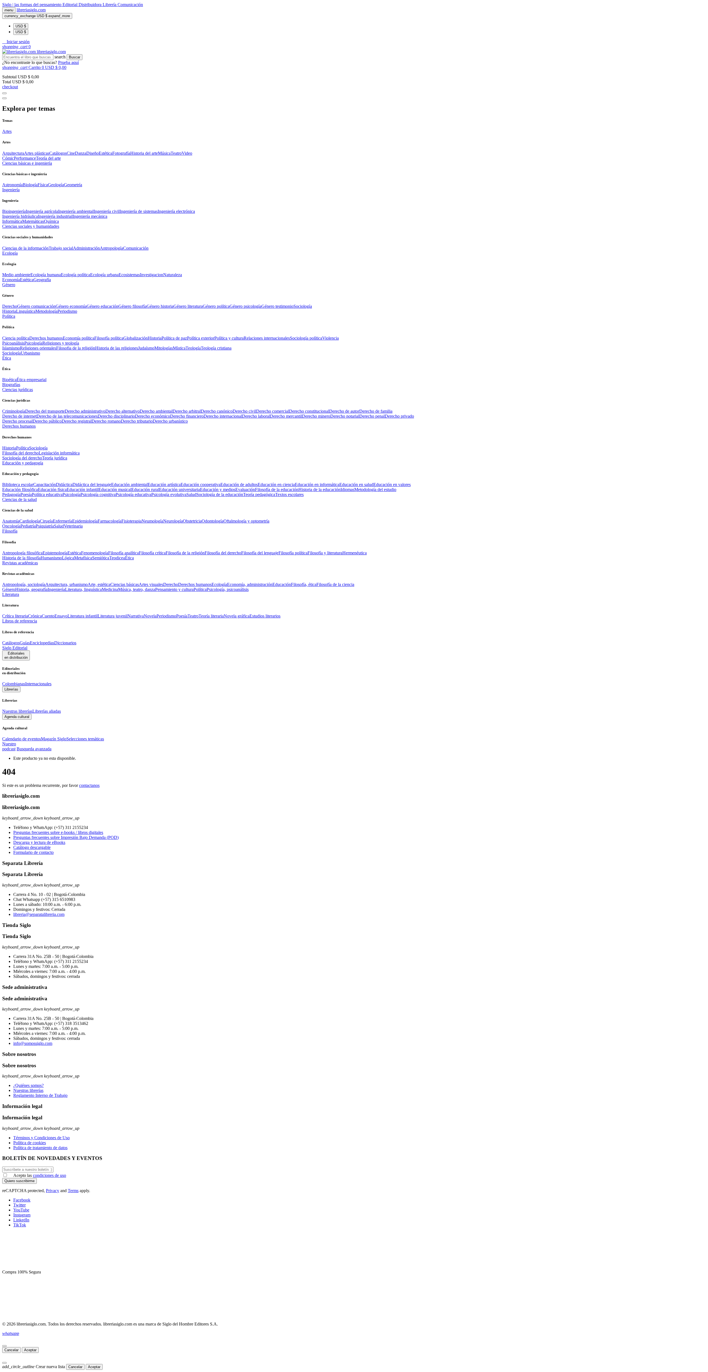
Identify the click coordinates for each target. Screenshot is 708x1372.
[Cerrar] (4, 1346)
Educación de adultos (239, 484)
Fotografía (121, 153)
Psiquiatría (45, 526)
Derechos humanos (46, 338)
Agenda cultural (16, 717)
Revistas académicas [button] (20, 562)
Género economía (71, 306)
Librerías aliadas (46, 711)
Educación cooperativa (200, 484)
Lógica (68, 557)
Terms (73, 1190)
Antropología (111, 248)
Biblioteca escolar (17, 484)
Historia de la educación (319, 489)
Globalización (135, 338)
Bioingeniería (14, 211)
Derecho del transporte (45, 411)
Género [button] (8, 284)
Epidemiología (85, 521)
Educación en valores (392, 484)
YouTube (21, 1210)
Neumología (152, 521)
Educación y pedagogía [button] (22, 463)
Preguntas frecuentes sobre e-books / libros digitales (58, 832)
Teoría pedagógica (259, 494)
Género (8, 589)
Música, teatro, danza (136, 589)
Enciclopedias (42, 642)
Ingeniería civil (106, 211)
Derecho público (47, 421)
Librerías (11, 689)
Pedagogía (11, 494)
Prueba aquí (68, 62)
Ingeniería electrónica (176, 211)
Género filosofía (132, 306)
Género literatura (188, 306)
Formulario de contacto (33, 852)
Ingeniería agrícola (42, 211)
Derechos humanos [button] (19, 426)
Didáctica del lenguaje (91, 484)
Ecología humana (45, 274)
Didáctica (64, 484)
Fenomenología (94, 553)
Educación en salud (356, 484)
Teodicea (117, 557)
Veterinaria (73, 526)
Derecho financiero (187, 416)
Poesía (26, 494)
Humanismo (51, 557)
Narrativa (135, 616)
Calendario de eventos (21, 739)
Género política (216, 306)
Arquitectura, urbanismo (66, 584)
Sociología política (306, 338)
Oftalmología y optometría (246, 521)
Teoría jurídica (54, 458)
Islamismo (11, 348)
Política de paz (174, 338)
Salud (191, 494)
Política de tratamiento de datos (40, 1147)
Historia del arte (144, 153)
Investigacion (151, 274)
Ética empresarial (31, 379)
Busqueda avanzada (34, 748)
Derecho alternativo (122, 411)
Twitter (19, 1205)
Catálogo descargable (32, 847)
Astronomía (12, 184)
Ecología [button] (10, 253)
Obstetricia (192, 521)
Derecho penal (372, 416)
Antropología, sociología (23, 584)
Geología (56, 184)
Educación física (52, 489)
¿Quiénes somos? (28, 1085)
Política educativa (47, 494)
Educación (281, 584)
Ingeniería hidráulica (20, 216)
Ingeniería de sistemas (138, 211)
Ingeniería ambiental (75, 211)
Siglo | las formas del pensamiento (32, 4)
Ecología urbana (104, 274)
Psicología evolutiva (168, 494)
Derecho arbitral (187, 411)
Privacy (52, 1190)
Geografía (42, 279)
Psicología (33, 343)
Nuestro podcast (9, 746)
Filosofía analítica (123, 553)
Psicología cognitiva (98, 494)
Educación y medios (217, 489)
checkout (10, 86)
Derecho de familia (375, 411)
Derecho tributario (137, 421)
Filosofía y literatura (325, 553)
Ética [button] (6, 358)
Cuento (48, 616)
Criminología (13, 411)
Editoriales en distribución (16, 655)
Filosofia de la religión (75, 348)
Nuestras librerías (17, 711)
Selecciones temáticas (85, 739)
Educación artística (164, 484)
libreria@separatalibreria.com (38, 914)
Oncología (11, 526)
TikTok (19, 1225)
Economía (11, 279)
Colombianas (13, 683)
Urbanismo (30, 353)
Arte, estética (99, 584)
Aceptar (30, 1350)
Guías (25, 642)
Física (43, 184)
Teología (193, 348)
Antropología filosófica (22, 553)
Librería (110, 4)
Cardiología (29, 521)
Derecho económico (152, 416)
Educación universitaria (179, 489)
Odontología (212, 521)
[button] (16, 41)
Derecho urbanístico (170, 421)
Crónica (35, 616)
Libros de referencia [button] (19, 621)
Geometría (73, 184)
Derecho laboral (256, 416)
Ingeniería (56, 589)
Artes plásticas (36, 153)
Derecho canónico (217, 411)
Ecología (219, 584)
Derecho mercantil (286, 416)
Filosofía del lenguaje (259, 553)
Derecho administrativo (85, 411)
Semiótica (100, 557)
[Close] (4, 98)
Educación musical (114, 489)
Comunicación (130, 4)
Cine (71, 153)
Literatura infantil (82, 616)
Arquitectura (13, 153)
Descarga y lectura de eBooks (39, 842)
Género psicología (245, 306)
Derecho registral (77, 421)
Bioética (9, 379)
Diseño (92, 153)
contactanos (89, 785)
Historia (9, 311)
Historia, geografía (31, 589)
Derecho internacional (223, 416)
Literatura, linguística (83, 589)
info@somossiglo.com (32, 1043)
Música (164, 153)
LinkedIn (21, 1220)
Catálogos (58, 153)
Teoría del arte (48, 158)
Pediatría (28, 526)
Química (51, 221)
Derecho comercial (272, 411)
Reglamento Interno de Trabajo (40, 1095)
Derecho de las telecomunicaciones (67, 416)
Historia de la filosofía (21, 557)
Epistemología (55, 553)
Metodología (46, 311)
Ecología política (75, 274)
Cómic (8, 158)
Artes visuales (151, 584)
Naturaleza (172, 274)
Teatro (176, 153)
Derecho (9, 306)
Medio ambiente (16, 274)
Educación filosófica (20, 489)
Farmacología (109, 521)
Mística (179, 348)
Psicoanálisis (13, 343)
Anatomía (10, 521)
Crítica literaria (15, 616)
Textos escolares (289, 494)
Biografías (11, 384)
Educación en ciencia (276, 484)
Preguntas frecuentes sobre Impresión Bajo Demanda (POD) (66, 837)
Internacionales (38, 683)
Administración (86, 248)
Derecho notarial (344, 416)
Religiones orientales (38, 348)
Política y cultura (229, 338)
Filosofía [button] (9, 531)
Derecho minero (316, 416)
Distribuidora (91, 4)
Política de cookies (29, 1142)
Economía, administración (249, 584)
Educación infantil (82, 489)
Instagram (21, 1215)
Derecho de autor (344, 411)
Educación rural (145, 489)
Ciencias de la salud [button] (19, 499)
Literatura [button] (10, 594)
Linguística (25, 311)
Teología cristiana (216, 348)
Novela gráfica (236, 616)
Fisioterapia (131, 521)
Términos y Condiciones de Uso (41, 1137)
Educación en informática (317, 484)
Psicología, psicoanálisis (228, 589)
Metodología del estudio (375, 489)
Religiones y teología (60, 343)
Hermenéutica (354, 553)
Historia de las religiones (116, 348)
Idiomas (347, 489)
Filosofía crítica (152, 553)
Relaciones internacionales (267, 338)
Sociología (302, 306)
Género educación (102, 306)
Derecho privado (399, 416)
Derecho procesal (17, 421)
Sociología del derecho (22, 458)
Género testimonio (277, 306)
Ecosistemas (129, 274)
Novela (150, 616)
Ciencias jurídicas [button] (17, 389)
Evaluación (245, 489)
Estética (105, 153)
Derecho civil (244, 411)
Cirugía (46, 521)
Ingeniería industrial (55, 216)
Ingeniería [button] (11, 189)
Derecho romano (106, 421)
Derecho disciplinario (116, 416)
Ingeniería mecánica (89, 216)
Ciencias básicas (124, 584)
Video (187, 153)
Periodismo (67, 311)
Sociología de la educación (219, 494)
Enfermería (62, 521)
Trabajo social (61, 248)
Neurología (173, 521)
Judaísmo (146, 348)
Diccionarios (65, 642)
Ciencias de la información (25, 248)
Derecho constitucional (309, 411)
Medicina (110, 589)
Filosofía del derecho (20, 453)
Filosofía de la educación (276, 489)
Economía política (78, 338)
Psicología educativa (133, 494)
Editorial (71, 4)
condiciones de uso (49, 1175)
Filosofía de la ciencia (335, 584)
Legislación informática (59, 453)
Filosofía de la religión (185, 553)
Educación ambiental (129, 484)
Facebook (21, 1200)
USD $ (20, 26)
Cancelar (11, 1350)
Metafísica (83, 557)
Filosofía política (108, 338)
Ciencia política (15, 338)
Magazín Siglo (53, 739)
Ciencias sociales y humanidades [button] (30, 226)
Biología (30, 184)
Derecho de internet (19, 416)
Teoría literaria (211, 616)
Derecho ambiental (156, 411)
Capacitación (44, 484)
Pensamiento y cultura (174, 589)
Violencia (330, 338)
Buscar (74, 57)
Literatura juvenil (112, 616)
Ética (129, 557)
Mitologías (163, 348)
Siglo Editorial (14, 647)
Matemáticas (33, 221)
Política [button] (8, 316)
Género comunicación (36, 306)
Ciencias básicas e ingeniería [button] (27, 163)
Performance (25, 158)
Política (22, 448)
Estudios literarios (264, 616)
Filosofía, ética (303, 584)
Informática (12, 221)
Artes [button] (7, 131)
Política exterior (200, 338)
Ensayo (60, 616)
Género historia (160, 306)
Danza (80, 153)
